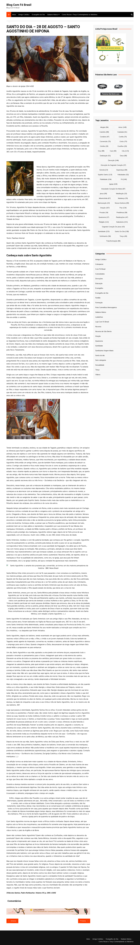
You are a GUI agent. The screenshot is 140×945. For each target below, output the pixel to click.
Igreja (113, 184)
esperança (121, 170)
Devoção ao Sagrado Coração (113, 165)
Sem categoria (100, 360)
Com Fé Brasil (100, 269)
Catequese (99, 264)
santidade (104, 231)
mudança (123, 198)
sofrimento (105, 236)
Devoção (113, 160)
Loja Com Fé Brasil (102, 322)
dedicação (105, 156)
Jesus (103, 194)
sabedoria (122, 222)
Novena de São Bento (103, 331)
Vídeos (97, 374)
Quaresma (99, 341)
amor (122, 127)
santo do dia (122, 231)
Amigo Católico (23, 14)
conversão (105, 141)
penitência (122, 212)
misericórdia (105, 198)
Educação (98, 283)
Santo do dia (100, 355)
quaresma (104, 217)
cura (113, 151)
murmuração (104, 203)
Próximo (83, 921)
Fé (124, 179)
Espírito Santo (105, 175)
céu (125, 151)
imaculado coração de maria (113, 189)
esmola (104, 170)
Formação (99, 303)
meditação (121, 194)
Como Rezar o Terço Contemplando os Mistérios (79, 14)
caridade (122, 132)
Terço (123, 236)
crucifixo (122, 146)
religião (104, 222)
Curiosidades (100, 274)
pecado (103, 212)
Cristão (104, 146)
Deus (123, 156)
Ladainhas (99, 317)
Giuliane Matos (52, 14)
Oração (98, 336)
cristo (123, 141)
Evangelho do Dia (38, 14)
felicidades (123, 175)
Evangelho (99, 288)
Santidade (99, 346)
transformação (113, 241)
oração (105, 208)
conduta (104, 137)
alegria (104, 127)
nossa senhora (122, 203)
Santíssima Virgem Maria (104, 350)
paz (123, 208)
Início (14, 14)
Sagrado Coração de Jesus (113, 227)
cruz (101, 151)
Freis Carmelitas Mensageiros (106, 307)
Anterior (13, 921)
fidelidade (106, 179)
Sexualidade (99, 365)
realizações (122, 217)
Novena (98, 327)
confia (123, 137)
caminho (104, 132)
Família (97, 298)
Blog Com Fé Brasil (18, 4)
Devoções (99, 279)
